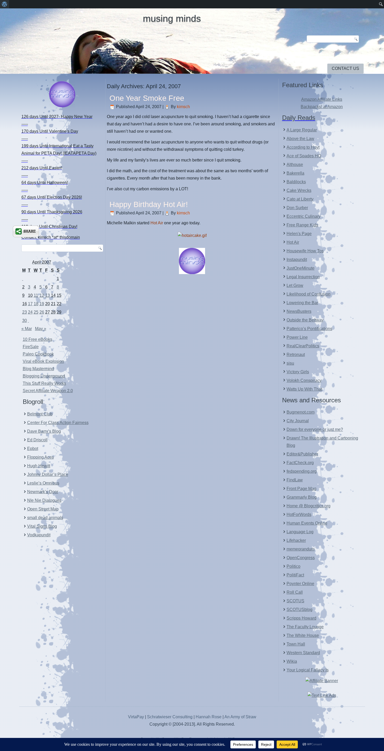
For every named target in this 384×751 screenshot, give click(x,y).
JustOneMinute (301, 268)
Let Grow (295, 285)
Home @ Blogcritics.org (308, 506)
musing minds (172, 18)
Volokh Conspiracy (304, 380)
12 (41, 295)
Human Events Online (307, 523)
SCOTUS (295, 601)
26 (41, 312)
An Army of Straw (240, 717)
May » (40, 328)
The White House (303, 635)
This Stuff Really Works (44, 383)
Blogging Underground (44, 376)
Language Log (300, 532)
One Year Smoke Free (146, 98)
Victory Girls (298, 372)
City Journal (298, 421)
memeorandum (301, 549)
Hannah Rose (209, 717)
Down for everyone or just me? (315, 429)
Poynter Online (300, 583)
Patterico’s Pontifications (309, 328)
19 (41, 304)
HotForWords (299, 514)
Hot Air (156, 223)
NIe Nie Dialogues (44, 500)
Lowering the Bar (302, 303)
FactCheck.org (300, 462)
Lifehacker (296, 540)
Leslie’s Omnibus (43, 483)
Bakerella (295, 173)
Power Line (297, 337)
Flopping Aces (40, 457)
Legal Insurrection (303, 277)
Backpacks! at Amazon (322, 106)
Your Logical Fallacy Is (308, 670)
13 (47, 295)
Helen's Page (299, 233)
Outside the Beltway (305, 320)
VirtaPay (136, 717)
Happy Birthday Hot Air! (148, 204)
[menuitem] (4, 4)
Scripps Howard (301, 618)
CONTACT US (345, 68)
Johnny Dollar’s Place (47, 474)
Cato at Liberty (300, 199)
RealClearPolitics (303, 346)
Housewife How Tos (305, 251)
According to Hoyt (303, 147)
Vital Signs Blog (42, 526)
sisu (290, 363)
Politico (293, 566)
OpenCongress (301, 557)
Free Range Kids (302, 225)
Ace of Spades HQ (304, 156)
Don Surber (297, 207)
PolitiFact (295, 575)
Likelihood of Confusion (308, 294)
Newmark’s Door (42, 491)
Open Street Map (43, 509)
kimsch (183, 106)
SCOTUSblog (299, 609)
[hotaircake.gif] (192, 235)
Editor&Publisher (302, 454)
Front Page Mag (301, 488)
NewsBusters (299, 311)
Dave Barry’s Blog (44, 431)
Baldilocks (296, 182)
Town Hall (296, 644)
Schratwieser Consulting (170, 717)
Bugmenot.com (301, 412)
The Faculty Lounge (305, 627)
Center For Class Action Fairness (58, 422)
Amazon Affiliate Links (321, 99)
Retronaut (296, 354)
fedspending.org (302, 471)
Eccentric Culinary (304, 216)
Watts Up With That (304, 389)
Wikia (292, 661)
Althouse (295, 164)
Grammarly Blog (302, 497)
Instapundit (297, 259)
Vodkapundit (38, 535)
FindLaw (295, 480)
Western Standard (303, 652)
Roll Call (295, 592)
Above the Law (300, 138)
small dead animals (45, 517)
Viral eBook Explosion (43, 361)
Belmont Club (40, 414)
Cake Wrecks (299, 190)
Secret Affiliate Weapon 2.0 (48, 390)
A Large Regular (302, 130)
